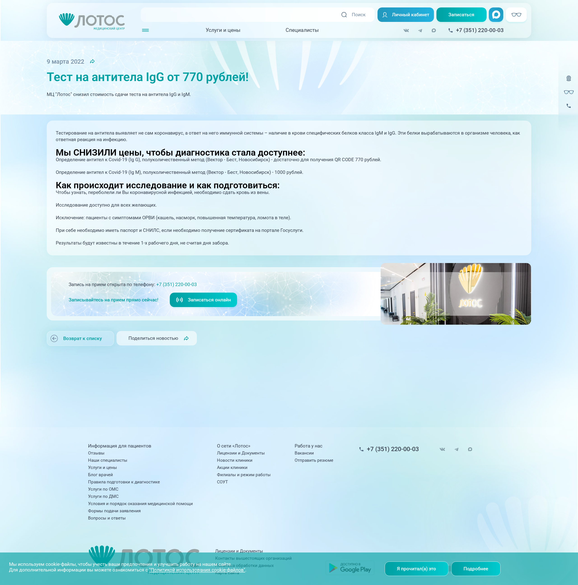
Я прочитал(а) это (416, 568)
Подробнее (476, 568)
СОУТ (222, 482)
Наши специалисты (107, 460)
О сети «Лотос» (233, 446)
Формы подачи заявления (114, 510)
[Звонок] (568, 109)
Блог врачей (100, 474)
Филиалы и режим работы (244, 474)
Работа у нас (308, 446)
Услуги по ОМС (103, 489)
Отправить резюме (314, 460)
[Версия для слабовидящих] (568, 92)
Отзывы (96, 453)
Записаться (461, 14)
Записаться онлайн (209, 300)
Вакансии (304, 453)
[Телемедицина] (568, 82)
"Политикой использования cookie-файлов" (197, 570)
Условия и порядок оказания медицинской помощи (140, 503)
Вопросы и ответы (107, 518)
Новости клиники (234, 460)
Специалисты (302, 30)
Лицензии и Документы (241, 453)
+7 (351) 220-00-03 (176, 284)
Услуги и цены (223, 30)
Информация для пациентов (119, 446)
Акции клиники (232, 467)
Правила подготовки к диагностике (124, 482)
